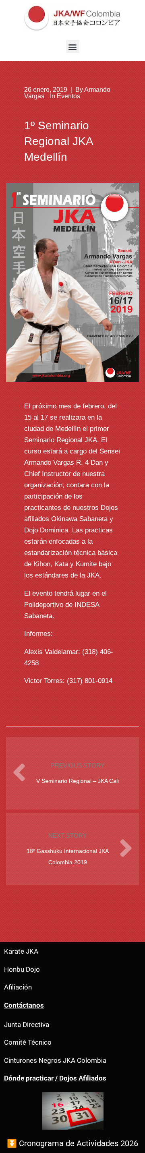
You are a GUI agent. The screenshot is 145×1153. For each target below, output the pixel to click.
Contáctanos (24, 1005)
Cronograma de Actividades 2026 (78, 1143)
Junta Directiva (26, 1025)
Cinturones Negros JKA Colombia (55, 1060)
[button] (72, 46)
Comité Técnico (28, 1042)
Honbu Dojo (22, 969)
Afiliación (18, 987)
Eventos (68, 96)
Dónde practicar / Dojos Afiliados (55, 1078)
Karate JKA (21, 951)
